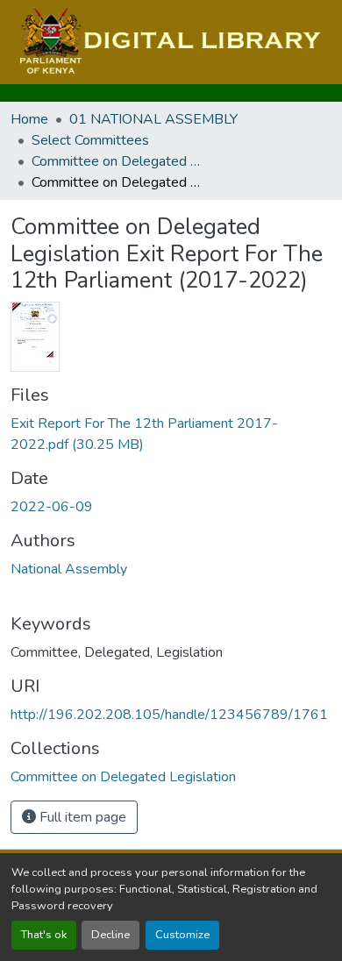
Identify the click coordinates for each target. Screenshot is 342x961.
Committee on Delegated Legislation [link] (119, 161)
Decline (110, 935)
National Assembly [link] (69, 569)
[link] (171, 434)
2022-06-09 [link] (52, 506)
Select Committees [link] (90, 140)
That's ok (44, 935)
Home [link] (29, 119)
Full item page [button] (81, 817)
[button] (168, 42)
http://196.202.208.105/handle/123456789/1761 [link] (169, 714)
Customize (182, 935)
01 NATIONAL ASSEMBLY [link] (153, 119)
